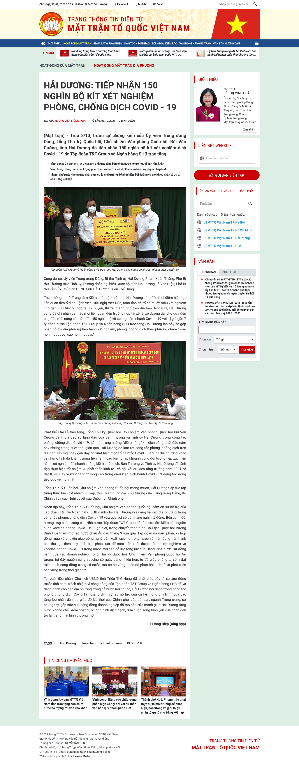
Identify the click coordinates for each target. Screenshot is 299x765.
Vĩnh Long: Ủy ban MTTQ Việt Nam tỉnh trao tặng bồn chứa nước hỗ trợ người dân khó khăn (65, 704)
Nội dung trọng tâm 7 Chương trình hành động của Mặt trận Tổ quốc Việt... (95, 52)
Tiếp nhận (88, 643)
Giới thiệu (208, 79)
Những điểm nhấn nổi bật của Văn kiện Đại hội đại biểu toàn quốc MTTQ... (163, 52)
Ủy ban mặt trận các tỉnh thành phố (226, 190)
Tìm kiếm (247, 349)
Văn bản (206, 261)
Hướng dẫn (208, 272)
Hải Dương (68, 643)
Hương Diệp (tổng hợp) (70, 120)
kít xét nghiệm (111, 643)
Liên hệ (103, 4)
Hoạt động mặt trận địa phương (124, 65)
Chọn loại (205, 339)
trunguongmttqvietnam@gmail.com (88, 751)
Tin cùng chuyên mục (70, 660)
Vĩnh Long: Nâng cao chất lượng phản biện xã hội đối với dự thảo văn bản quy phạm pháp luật (114, 704)
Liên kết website (215, 145)
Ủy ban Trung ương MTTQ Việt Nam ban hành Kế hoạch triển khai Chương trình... (232, 52)
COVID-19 (134, 643)
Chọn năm (206, 349)
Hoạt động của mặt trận (62, 65)
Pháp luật (229, 272)
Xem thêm (249, 129)
